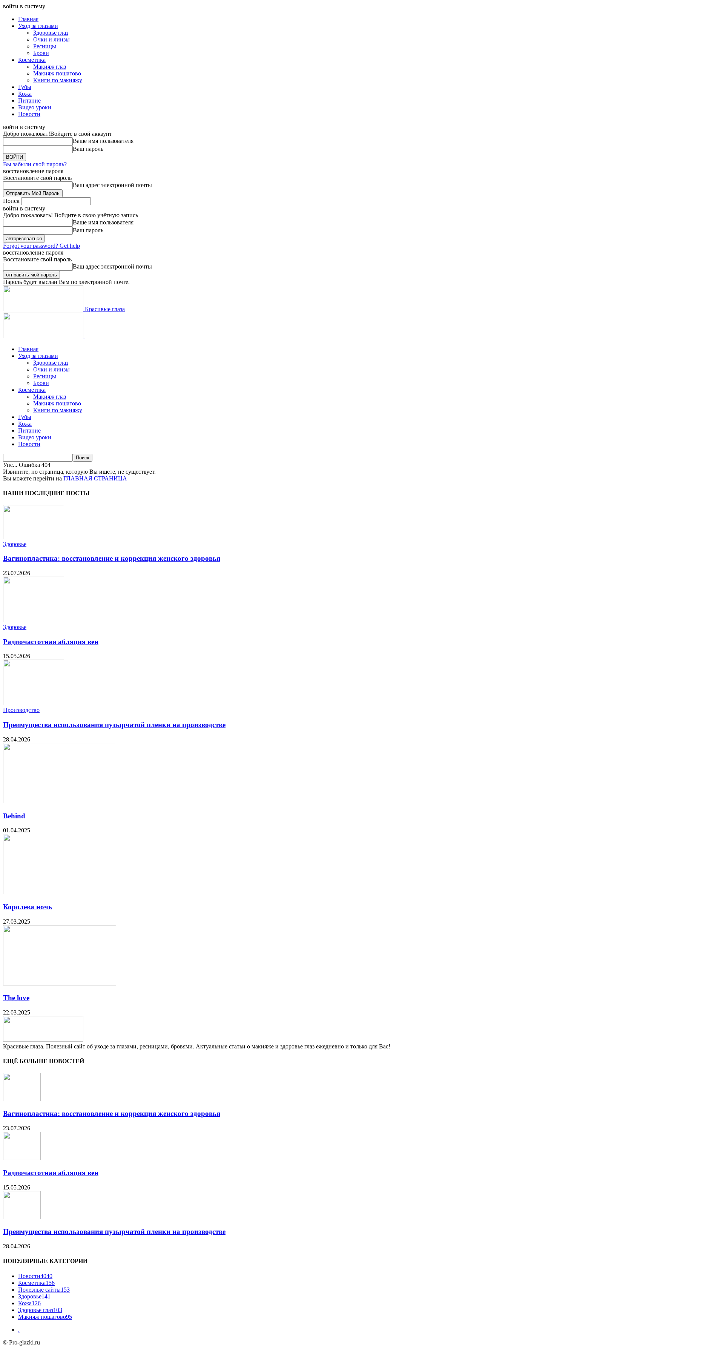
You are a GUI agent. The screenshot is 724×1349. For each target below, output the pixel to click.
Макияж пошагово (57, 73)
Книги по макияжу (57, 80)
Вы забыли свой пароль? (35, 164)
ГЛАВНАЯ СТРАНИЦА (95, 478)
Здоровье (14, 544)
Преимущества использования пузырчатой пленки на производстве (114, 725)
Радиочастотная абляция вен (50, 642)
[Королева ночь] (59, 892)
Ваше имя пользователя (103, 141)
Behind (14, 816)
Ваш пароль (88, 149)
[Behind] (59, 801)
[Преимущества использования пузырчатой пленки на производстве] (33, 703)
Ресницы (44, 46)
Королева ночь (27, 907)
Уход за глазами (38, 26)
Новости (29, 114)
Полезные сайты (44, 1289)
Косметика (32, 60)
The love (16, 998)
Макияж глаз (49, 66)
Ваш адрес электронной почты (112, 185)
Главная (28, 19)
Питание (29, 100)
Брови (41, 53)
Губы (24, 87)
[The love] (59, 983)
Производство (21, 710)
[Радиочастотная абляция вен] (33, 620)
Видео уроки (34, 107)
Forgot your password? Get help (41, 245)
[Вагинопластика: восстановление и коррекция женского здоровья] (33, 537)
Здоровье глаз (50, 32)
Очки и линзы (51, 39)
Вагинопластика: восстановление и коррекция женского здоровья (111, 558)
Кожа (25, 94)
